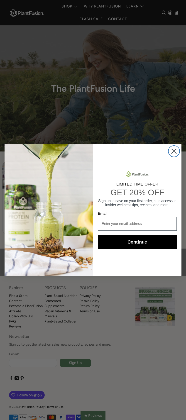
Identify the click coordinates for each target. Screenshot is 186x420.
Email (102, 213)
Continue (137, 241)
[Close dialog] (174, 151)
